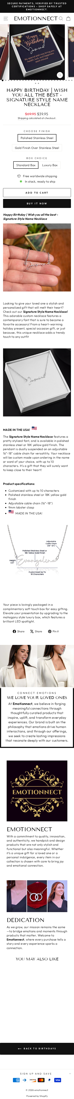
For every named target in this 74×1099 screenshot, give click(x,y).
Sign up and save (36, 1073)
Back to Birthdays (39, 1048)
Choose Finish (37, 131)
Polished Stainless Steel (37, 138)
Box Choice (37, 158)
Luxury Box (49, 165)
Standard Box (25, 165)
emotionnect (36, 18)
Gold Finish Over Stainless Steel (37, 148)
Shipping (23, 118)
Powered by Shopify (37, 1095)
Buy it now (37, 203)
